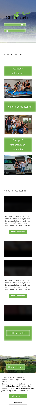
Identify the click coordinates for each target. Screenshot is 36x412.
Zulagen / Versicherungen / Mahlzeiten (18, 145)
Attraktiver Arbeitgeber (18, 71)
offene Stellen (18, 333)
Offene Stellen (15, 367)
